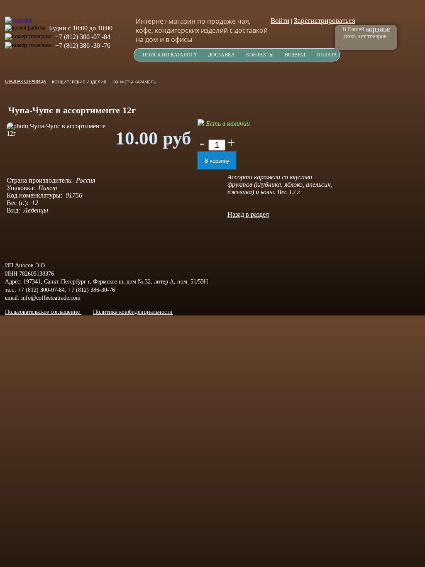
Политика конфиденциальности (133, 312)
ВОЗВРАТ (295, 55)
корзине (378, 29)
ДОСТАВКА (221, 55)
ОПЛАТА (327, 55)
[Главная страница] (18, 15)
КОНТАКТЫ (260, 55)
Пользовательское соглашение (43, 312)
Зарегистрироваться (324, 20)
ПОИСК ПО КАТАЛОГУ (170, 55)
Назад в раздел (248, 214)
